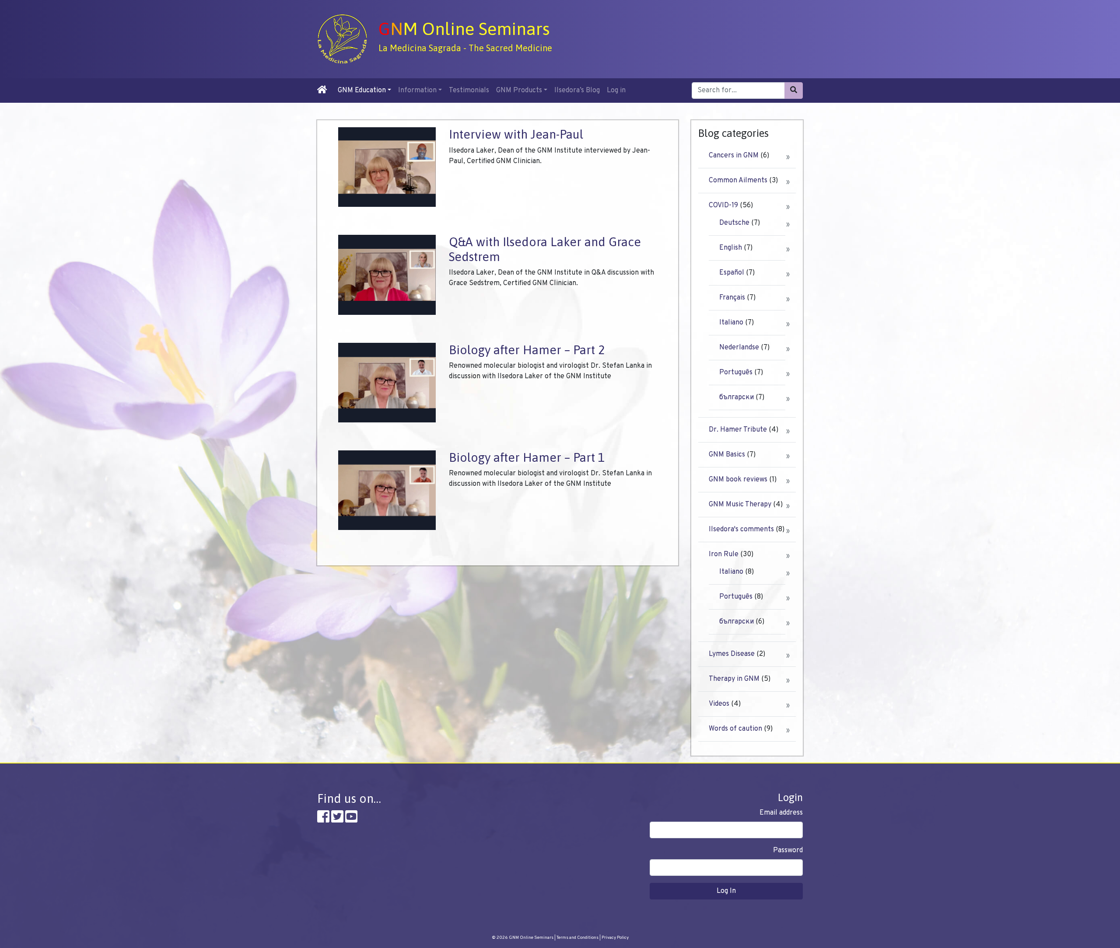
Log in (616, 90)
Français (732, 297)
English (730, 248)
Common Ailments (738, 180)
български (736, 397)
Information (417, 90)
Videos (719, 704)
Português (735, 372)
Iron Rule (723, 554)
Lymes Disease (732, 654)
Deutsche (734, 223)
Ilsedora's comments (741, 529)
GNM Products (519, 90)
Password (788, 850)
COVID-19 (723, 205)
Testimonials (469, 90)
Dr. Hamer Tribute (738, 429)
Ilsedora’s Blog (577, 90)
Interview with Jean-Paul (516, 134)
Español (731, 272)
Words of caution (735, 729)
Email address (781, 813)
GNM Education (362, 90)
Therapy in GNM (734, 679)
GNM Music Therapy (740, 504)
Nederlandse (739, 347)
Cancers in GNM (734, 155)
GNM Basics (727, 454)
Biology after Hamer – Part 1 (527, 457)
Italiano (731, 322)
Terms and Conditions (577, 938)
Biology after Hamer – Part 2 (527, 350)
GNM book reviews (738, 479)
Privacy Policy (615, 938)
